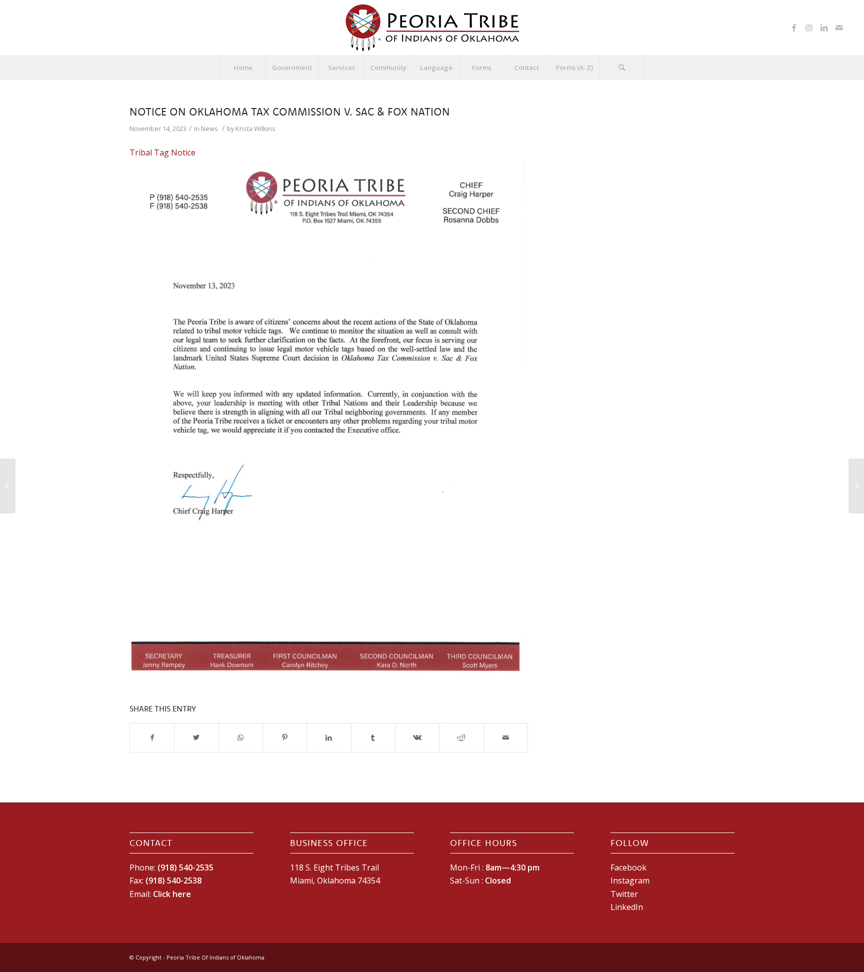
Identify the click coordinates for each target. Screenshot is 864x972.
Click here (172, 894)
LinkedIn (626, 907)
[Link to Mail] (839, 27)
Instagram (630, 880)
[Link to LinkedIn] (824, 27)
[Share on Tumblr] (373, 738)
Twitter (624, 894)
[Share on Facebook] (152, 738)
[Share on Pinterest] (284, 738)
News (209, 128)
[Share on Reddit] (461, 738)
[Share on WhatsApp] (240, 738)
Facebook (628, 867)
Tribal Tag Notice (163, 152)
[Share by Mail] (506, 738)
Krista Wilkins (256, 128)
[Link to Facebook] (794, 27)
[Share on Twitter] (196, 738)
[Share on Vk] (417, 738)
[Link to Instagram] (809, 27)
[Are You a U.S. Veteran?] (8, 486)
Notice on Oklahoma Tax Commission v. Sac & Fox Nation (290, 111)
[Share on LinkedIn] (328, 738)
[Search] (621, 67)
